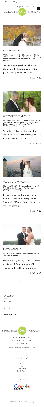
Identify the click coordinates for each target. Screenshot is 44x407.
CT (19, 57)
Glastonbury (35, 57)
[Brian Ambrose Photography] (22, 14)
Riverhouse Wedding (15, 50)
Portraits (24, 59)
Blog (15, 2)
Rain (5, 124)
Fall (22, 57)
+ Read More (35, 78)
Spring (10, 124)
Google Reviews (22, 371)
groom (5, 59)
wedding (32, 59)
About (22, 364)
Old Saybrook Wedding (16, 181)
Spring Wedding (19, 124)
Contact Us (22, 368)
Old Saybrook (28, 188)
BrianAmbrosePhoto (31, 55)
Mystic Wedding (12, 249)
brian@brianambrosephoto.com (24, 347)
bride (15, 57)
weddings (6, 60)
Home (7, 2)
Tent (28, 124)
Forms (22, 2)
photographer (14, 59)
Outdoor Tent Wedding (16, 116)
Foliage (27, 57)
